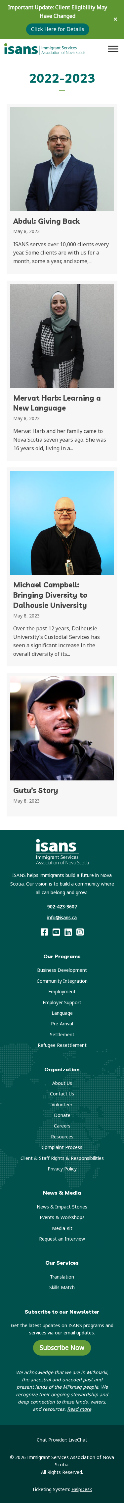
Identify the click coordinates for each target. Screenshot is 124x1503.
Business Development (62, 970)
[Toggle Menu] (113, 49)
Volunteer (62, 1104)
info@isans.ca (62, 917)
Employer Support (62, 1002)
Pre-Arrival (62, 1023)
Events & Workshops (62, 1217)
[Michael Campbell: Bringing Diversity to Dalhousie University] (62, 566)
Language (62, 1013)
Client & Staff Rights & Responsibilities (62, 1158)
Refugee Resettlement (62, 1045)
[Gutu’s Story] (62, 744)
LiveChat (77, 1440)
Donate (62, 1115)
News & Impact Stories (62, 1207)
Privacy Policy (62, 1169)
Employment (62, 991)
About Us (62, 1083)
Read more (79, 1409)
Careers (62, 1126)
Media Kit (62, 1228)
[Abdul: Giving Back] (62, 189)
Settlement (62, 1034)
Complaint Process (62, 1147)
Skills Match (62, 1287)
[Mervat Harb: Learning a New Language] (62, 371)
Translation (62, 1277)
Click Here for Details (57, 29)
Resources (62, 1136)
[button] (116, 19)
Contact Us (62, 1093)
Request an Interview (62, 1239)
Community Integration (62, 981)
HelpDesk (81, 1489)
